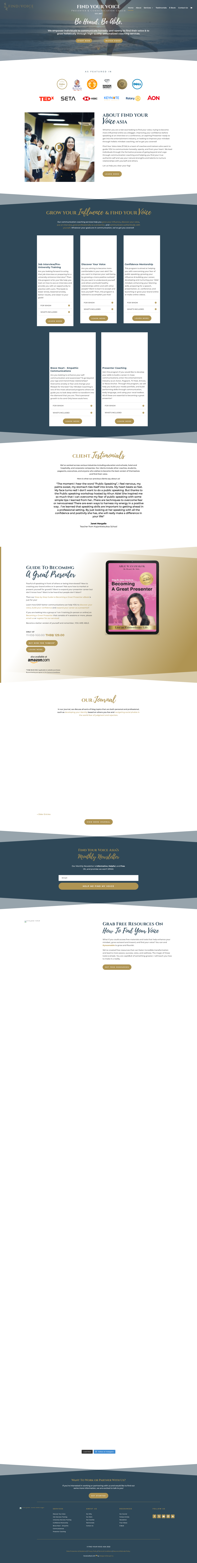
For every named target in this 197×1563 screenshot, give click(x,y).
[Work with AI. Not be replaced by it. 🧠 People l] (83, 1036)
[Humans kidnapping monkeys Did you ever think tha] (52, 1115)
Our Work (89, 1517)
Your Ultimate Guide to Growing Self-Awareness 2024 (69, 759)
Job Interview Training (60, 1517)
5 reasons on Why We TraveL (55, 725)
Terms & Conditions (53, 672)
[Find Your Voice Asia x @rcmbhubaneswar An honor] (52, 1258)
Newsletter (123, 1520)
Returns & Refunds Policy (121, 1551)
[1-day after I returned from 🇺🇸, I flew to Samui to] (145, 1198)
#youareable (109, 945)
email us (30, 618)
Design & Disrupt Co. (107, 1556)
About (138, 8)
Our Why (89, 1514)
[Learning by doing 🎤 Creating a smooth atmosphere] (114, 1201)
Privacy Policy (93, 1551)
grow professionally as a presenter (89, 225)
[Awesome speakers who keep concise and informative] (145, 1001)
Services (147, 8)
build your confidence (42, 608)
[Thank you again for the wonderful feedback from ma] (114, 1006)
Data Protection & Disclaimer (76, 1551)
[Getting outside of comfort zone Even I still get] (83, 1367)
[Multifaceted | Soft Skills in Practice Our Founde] (52, 1391)
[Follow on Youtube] (163, 1516)
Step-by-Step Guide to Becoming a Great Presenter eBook (62, 597)
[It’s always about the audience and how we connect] (52, 1181)
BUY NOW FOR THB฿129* (42, 643)
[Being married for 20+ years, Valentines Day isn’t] (145, 1266)
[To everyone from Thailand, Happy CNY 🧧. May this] (114, 1246)
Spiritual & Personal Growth (93, 763)
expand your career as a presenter (73, 608)
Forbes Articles (124, 1517)
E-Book (172, 8)
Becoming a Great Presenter (39, 615)
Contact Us (183, 8)
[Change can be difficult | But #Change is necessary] (114, 1382)
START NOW (84, 41)
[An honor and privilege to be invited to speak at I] (83, 1284)
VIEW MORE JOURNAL (98, 822)
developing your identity (76, 712)
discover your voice (130, 222)
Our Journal (123, 1514)
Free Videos (123, 1523)
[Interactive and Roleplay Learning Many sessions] (145, 1125)
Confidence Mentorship (60, 1523)
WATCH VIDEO (113, 41)
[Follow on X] (159, 1516)
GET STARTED (98, 1496)
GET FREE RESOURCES (117, 967)
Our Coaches (90, 1520)
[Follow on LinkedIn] (173, 1516)
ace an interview (64, 225)
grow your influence (111, 222)
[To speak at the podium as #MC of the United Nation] (83, 1188)
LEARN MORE (112, 174)
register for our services (48, 618)
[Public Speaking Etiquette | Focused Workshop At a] (114, 1123)
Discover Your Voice (59, 1514)
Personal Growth (78, 763)
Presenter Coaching (59, 1531)
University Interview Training (62, 1520)
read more (44, 741)
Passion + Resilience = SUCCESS (56, 789)
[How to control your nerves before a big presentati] (52, 1004)
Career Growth (53, 763)
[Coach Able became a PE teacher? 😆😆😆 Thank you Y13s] (145, 1345)
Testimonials (161, 8)
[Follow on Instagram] (168, 1516)
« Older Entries (44, 814)
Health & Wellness (54, 729)
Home (130, 8)
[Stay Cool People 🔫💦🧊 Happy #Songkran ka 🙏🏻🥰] (83, 1092)
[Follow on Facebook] (154, 1516)
